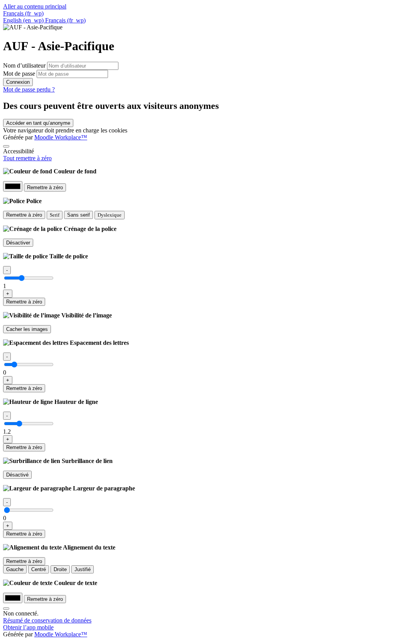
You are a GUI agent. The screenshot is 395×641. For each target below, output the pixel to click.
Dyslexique (110, 215)
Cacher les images (27, 329)
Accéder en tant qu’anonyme (38, 123)
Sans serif (78, 215)
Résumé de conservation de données (47, 620)
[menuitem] (24, 20)
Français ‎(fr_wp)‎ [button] (23, 13)
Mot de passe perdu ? (29, 89)
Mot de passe (19, 73)
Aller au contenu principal (34, 6)
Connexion (18, 82)
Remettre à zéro (45, 187)
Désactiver (18, 243)
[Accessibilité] (6, 146)
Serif (54, 215)
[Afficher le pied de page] (6, 608)
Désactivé (17, 475)
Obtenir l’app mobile (28, 627)
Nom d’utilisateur (25, 65)
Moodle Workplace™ (60, 137)
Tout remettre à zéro (27, 158)
